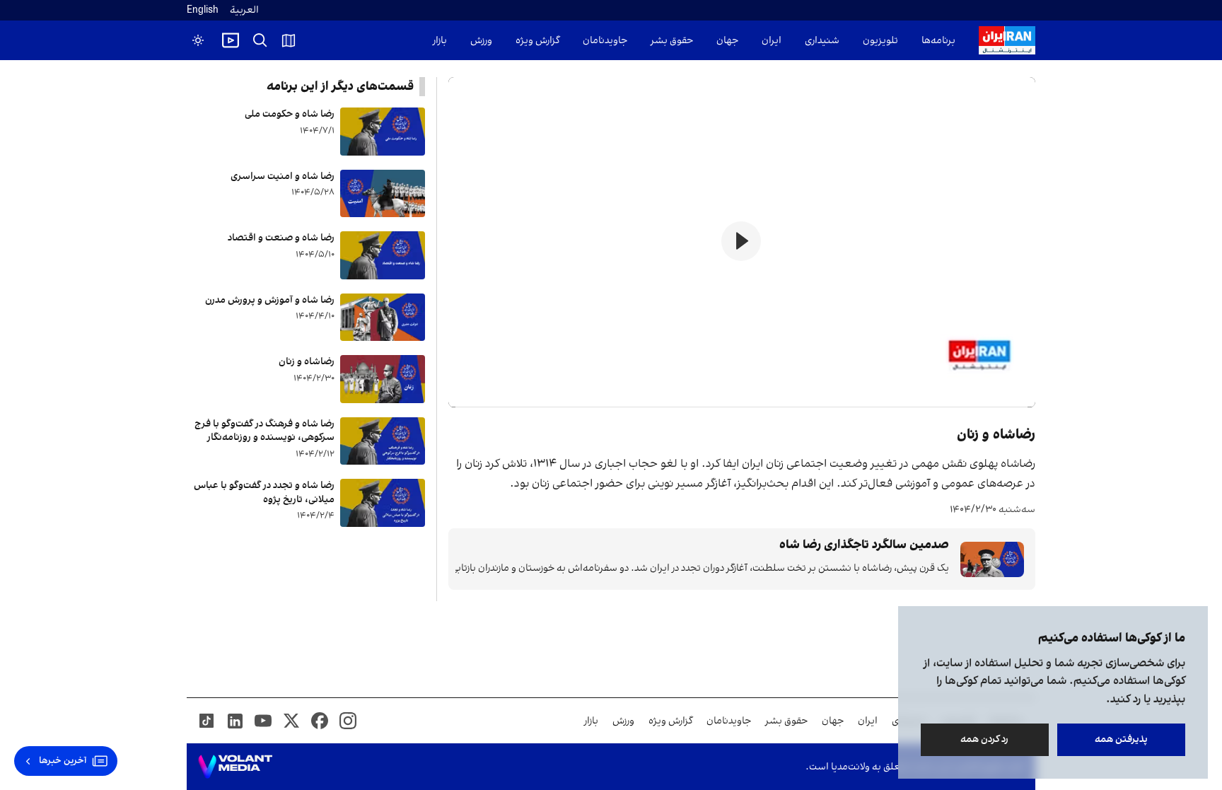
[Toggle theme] (198, 40)
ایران (771, 40)
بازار (440, 40)
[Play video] (230, 40)
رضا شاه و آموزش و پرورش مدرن (269, 300)
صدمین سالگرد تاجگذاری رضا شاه (864, 544)
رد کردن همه (985, 739)
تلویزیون (880, 40)
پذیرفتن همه (1121, 739)
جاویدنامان (605, 40)
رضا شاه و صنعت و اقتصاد (281, 238)
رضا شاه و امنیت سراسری (282, 176)
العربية (244, 10)
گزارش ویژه (537, 40)
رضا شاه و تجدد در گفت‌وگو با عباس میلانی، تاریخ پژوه (264, 492)
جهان (727, 40)
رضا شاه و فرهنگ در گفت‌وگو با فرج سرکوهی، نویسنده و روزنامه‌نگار (264, 431)
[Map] (288, 40)
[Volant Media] (235, 767)
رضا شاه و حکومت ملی (289, 114)
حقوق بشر (672, 40)
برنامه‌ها (938, 40)
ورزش (481, 40)
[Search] (260, 40)
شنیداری (822, 40)
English (203, 10)
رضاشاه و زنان (306, 361)
